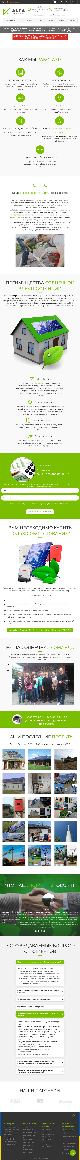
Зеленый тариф (28, 1142)
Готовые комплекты (28, 20)
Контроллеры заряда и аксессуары (11, 1130)
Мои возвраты (47, 1132)
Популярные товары (30, 1132)
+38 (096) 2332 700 (68, 1149)
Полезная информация (28, 1149)
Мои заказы (46, 1129)
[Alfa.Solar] (13, 11)
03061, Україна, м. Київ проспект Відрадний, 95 (69, 1134)
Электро (41, 20)
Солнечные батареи (11, 1127)
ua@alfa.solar (41, 7)
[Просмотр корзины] (56, 2)
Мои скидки (46, 1146)
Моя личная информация (47, 1143)
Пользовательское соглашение (29, 1139)
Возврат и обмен (29, 1145)
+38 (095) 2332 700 (68, 1146)
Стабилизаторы (9, 1144)
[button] (61, 9)
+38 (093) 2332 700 (70, 1143)
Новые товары (28, 1130)
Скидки (26, 1127)
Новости (61, 20)
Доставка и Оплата (30, 1135)
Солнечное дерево (10, 1141)
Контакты (72, 20)
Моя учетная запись (48, 1124)
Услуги (51, 20)
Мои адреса (46, 1139)
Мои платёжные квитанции (48, 1135)
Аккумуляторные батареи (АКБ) (10, 1138)
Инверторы (8, 1134)
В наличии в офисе (11, 20)
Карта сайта (27, 1152)
